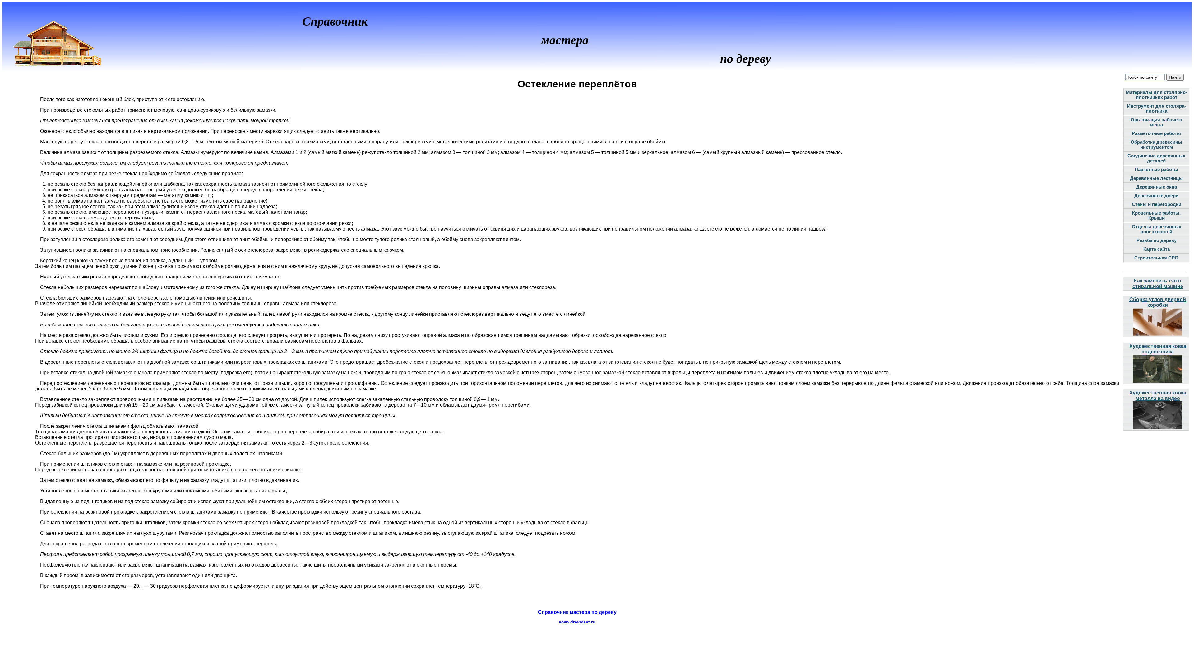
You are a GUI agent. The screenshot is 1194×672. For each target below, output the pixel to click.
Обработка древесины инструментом (1156, 145)
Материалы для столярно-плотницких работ (1156, 95)
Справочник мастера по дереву (577, 612)
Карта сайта (1156, 249)
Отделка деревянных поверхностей (1156, 229)
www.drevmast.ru (577, 621)
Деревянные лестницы (1156, 178)
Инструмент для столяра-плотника (1156, 109)
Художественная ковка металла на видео (1157, 395)
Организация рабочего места (1156, 122)
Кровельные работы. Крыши (1156, 216)
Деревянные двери (1156, 195)
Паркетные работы (1156, 169)
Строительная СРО (1156, 257)
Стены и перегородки (1156, 204)
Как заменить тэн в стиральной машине (1157, 283)
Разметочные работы (1156, 133)
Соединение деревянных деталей (1156, 158)
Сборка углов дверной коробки (1157, 302)
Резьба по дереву (1156, 240)
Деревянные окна (1156, 186)
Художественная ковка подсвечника (1157, 348)
